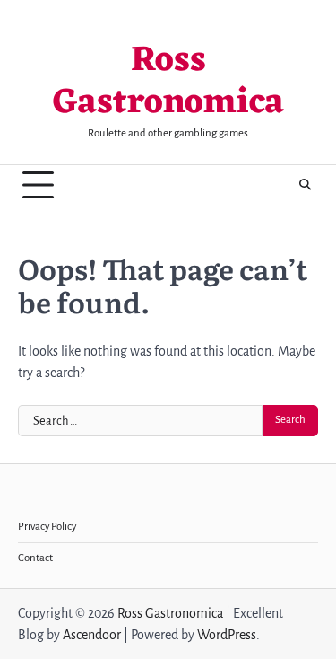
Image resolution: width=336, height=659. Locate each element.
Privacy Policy (47, 526)
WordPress (226, 635)
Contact (35, 558)
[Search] (304, 184)
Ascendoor (92, 635)
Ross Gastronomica (168, 82)
